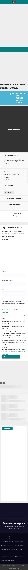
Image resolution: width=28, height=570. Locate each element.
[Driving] (11, 219)
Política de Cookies (5, 549)
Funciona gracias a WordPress (12, 536)
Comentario (5, 239)
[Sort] (4, 383)
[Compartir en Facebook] (4, 207)
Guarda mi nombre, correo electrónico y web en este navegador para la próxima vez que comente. (14, 304)
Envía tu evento (19, 541)
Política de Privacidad (17, 549)
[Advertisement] (14, 66)
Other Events (8, 192)
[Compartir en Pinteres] (13, 207)
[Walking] (17, 219)
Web (3, 289)
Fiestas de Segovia (6, 457)
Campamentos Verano (7, 439)
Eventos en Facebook (6, 545)
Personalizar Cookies (18, 545)
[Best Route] (8, 219)
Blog (13, 541)
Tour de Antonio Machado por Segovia (10, 553)
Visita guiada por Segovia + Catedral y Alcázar (12, 556)
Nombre (5, 271)
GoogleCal (20, 198)
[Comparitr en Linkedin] (10, 207)
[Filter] (1, 383)
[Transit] (14, 219)
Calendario (11, 198)
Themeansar (18, 538)
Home (2, 541)
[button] (20, 49)
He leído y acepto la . (12, 311)
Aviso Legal (8, 541)
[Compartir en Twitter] (7, 207)
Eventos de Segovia (3, 14)
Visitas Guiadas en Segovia (7, 560)
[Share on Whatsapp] (17, 207)
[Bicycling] (20, 219)
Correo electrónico (8, 280)
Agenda (6, 492)
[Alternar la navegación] (25, 49)
